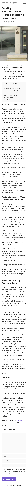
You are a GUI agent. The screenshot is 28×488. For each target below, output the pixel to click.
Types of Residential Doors (12, 88)
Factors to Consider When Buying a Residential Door (12, 92)
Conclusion (7, 100)
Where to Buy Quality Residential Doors (11, 96)
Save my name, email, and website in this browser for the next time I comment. (15, 471)
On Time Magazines (10, 3)
